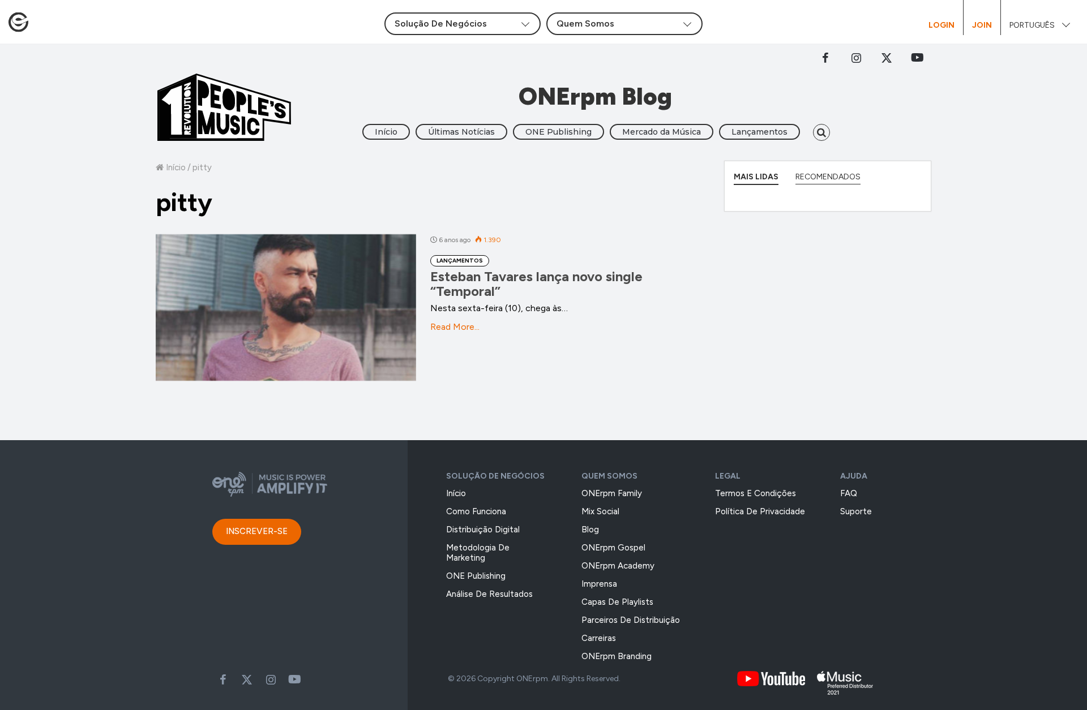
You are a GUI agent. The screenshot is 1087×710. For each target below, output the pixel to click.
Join (982, 25)
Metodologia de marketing (478, 553)
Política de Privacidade (760, 511)
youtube (917, 57)
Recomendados (828, 177)
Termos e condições (755, 493)
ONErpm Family (611, 493)
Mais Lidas (756, 177)
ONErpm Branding (616, 656)
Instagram (856, 57)
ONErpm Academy (617, 566)
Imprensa (599, 584)
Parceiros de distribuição (630, 620)
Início (386, 132)
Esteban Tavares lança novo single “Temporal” (536, 283)
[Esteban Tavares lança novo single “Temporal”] (286, 307)
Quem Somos (609, 476)
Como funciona (476, 511)
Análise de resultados (489, 594)
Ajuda (853, 476)
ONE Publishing (558, 132)
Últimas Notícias (461, 132)
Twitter (886, 57)
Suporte (856, 511)
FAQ (848, 493)
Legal (728, 476)
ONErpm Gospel (613, 548)
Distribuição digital (483, 529)
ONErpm (532, 678)
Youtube (294, 679)
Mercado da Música (661, 132)
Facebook (825, 57)
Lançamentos (759, 132)
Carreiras (598, 638)
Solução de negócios (495, 476)
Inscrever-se (257, 531)
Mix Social (600, 511)
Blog (590, 529)
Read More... (455, 326)
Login (941, 25)
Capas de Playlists (617, 602)
